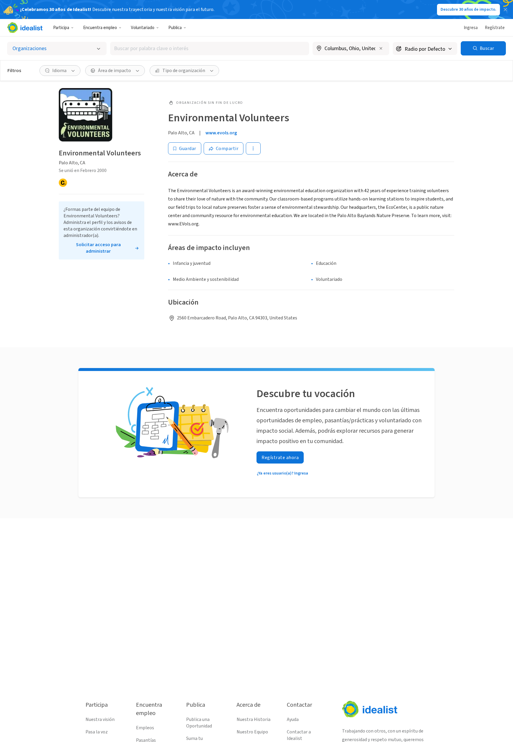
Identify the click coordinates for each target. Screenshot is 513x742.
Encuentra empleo (100, 28)
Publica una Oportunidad (199, 722)
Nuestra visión (100, 719)
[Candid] (63, 183)
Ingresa (471, 28)
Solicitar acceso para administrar (98, 247)
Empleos (145, 728)
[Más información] (351, 49)
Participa (61, 28)
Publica (175, 28)
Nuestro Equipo (252, 732)
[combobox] (209, 48)
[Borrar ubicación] (381, 48)
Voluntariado (142, 28)
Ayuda (293, 719)
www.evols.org (221, 132)
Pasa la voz (97, 732)
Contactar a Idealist (299, 735)
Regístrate (495, 28)
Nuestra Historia (253, 719)
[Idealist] (24, 27)
